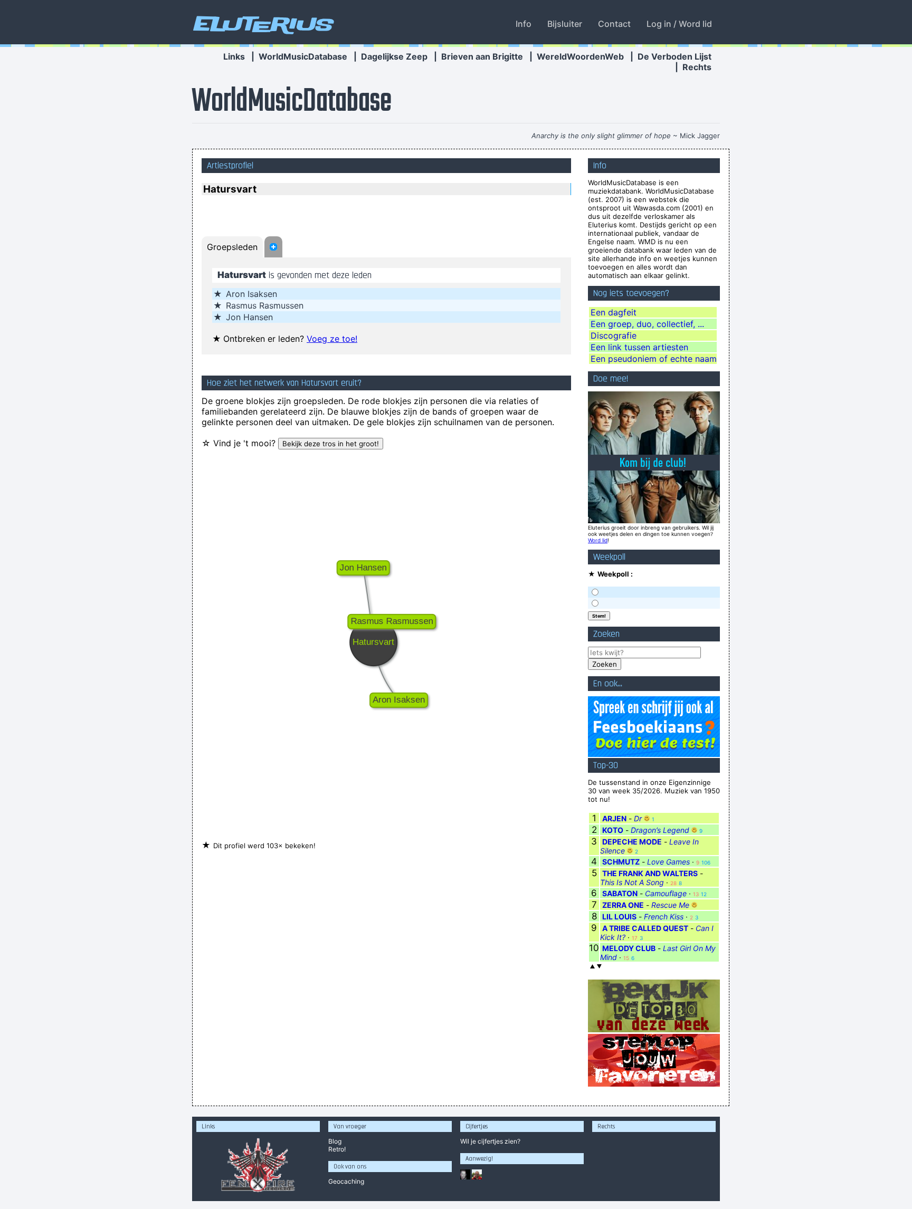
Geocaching (346, 1181)
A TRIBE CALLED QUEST (645, 928)
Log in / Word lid (679, 23)
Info (523, 23)
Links (234, 56)
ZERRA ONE (623, 904)
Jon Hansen (249, 317)
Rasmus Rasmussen (264, 305)
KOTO (612, 830)
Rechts (696, 67)
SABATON (620, 893)
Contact (614, 23)
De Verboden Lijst (674, 56)
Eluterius (261, 23)
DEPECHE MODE (632, 841)
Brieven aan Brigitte (482, 56)
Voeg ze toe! (332, 338)
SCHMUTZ (621, 861)
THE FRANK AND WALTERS (650, 873)
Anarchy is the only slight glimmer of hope (601, 135)
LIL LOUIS (619, 916)
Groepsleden (232, 247)
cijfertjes (490, 1141)
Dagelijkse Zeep (394, 56)
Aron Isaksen (251, 294)
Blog (334, 1141)
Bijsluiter (564, 23)
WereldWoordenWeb (580, 56)
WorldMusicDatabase (303, 56)
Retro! (337, 1149)
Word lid (597, 540)
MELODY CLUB (629, 948)
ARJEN (614, 818)
